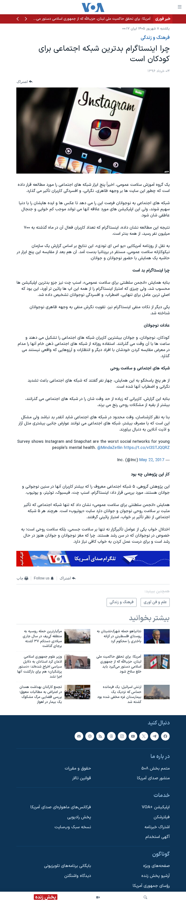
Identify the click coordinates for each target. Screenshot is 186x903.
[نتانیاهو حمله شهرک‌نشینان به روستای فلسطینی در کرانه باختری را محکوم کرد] (157, 636)
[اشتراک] (79, 736)
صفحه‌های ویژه (156, 866)
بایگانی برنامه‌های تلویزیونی (67, 866)
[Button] (24, 82)
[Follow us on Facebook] (165, 736)
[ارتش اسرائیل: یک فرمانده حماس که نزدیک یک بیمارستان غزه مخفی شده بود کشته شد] (157, 692)
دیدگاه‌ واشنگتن (77, 876)
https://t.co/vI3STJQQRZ (147, 448)
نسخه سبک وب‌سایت (72, 827)
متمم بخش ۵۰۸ (155, 768)
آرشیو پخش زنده (155, 876)
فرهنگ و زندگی (155, 37)
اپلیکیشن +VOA (156, 807)
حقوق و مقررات (78, 768)
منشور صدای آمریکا (153, 778)
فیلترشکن (162, 817)
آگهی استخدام (157, 837)
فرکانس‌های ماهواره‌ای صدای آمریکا (60, 807)
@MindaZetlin (109, 448)
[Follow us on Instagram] (122, 736)
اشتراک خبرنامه (157, 827)
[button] (26, 19)
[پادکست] (89, 736)
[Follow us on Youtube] (133, 736)
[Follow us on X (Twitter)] (143, 736)
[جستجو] (145, 897)
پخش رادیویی (79, 817)
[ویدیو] (98, 897)
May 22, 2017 (151, 460)
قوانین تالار (81, 778)
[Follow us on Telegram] (154, 736)
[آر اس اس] (100, 736)
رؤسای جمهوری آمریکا (151, 886)
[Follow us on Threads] (111, 736)
